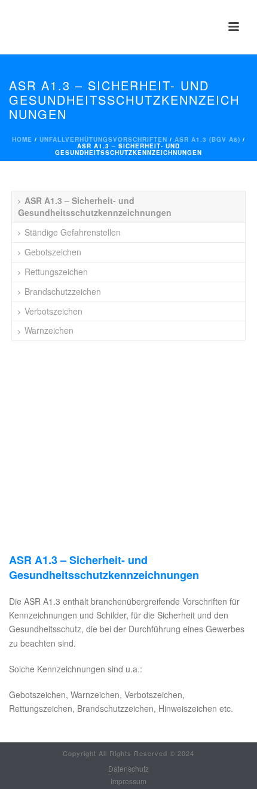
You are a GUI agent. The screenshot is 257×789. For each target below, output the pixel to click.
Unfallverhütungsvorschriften (103, 139)
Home (22, 139)
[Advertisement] (128, 466)
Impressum (128, 781)
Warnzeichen (49, 330)
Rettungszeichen (56, 272)
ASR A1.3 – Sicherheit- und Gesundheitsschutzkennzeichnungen (95, 206)
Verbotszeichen (53, 311)
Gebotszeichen (53, 252)
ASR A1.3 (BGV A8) (207, 139)
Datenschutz (128, 768)
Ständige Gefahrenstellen (73, 232)
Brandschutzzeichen (63, 291)
